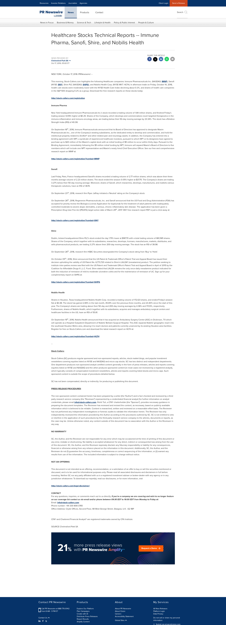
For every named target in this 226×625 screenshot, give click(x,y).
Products (84, 12)
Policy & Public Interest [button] (124, 22)
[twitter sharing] (155, 59)
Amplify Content (83, 621)
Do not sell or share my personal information (166, 619)
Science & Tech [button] (84, 22)
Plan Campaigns (83, 611)
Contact (99, 12)
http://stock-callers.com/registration (68, 98)
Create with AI (82, 613)
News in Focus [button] (46, 22)
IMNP (164, 81)
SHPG (86, 84)
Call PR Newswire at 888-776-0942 (55, 608)
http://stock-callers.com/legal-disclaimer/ (70, 485)
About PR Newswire (123, 608)
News (71, 12)
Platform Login (159, 611)
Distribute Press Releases (87, 616)
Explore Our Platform (85, 608)
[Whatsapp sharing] (167, 59)
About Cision (120, 611)
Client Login (163, 3)
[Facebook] (43, 621)
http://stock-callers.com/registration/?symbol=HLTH (75, 336)
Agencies (83, 3)
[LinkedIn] (39, 621)
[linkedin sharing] (161, 59)
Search (180, 12)
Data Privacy (158, 613)
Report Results (83, 619)
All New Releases (160, 608)
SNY (60, 84)
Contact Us (43, 618)
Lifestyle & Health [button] (102, 22)
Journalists (72, 3)
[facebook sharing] (149, 59)
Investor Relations (58, 3)
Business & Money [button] (65, 22)
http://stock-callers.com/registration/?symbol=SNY (74, 220)
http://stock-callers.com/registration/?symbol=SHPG (75, 282)
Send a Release (178, 3)
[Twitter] (46, 621)
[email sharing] (172, 59)
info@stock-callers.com (85, 402)
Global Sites (120, 620)
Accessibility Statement (124, 616)
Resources (44, 3)
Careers (118, 613)
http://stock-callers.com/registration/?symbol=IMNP (75, 158)
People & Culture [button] (146, 22)
